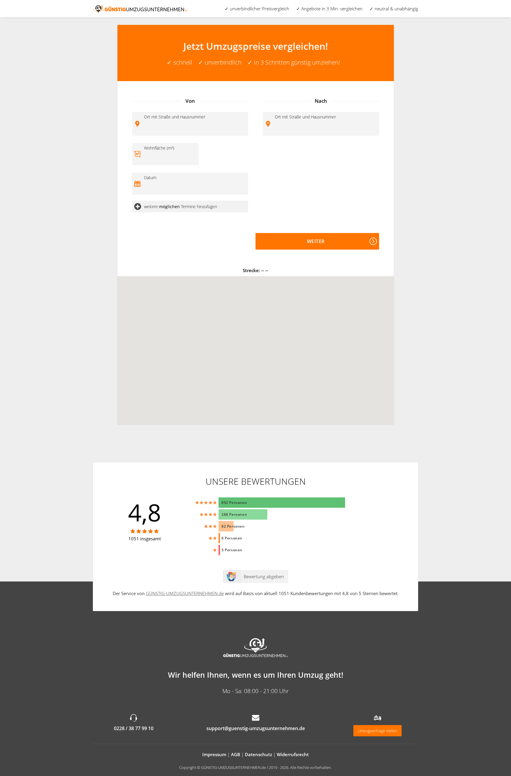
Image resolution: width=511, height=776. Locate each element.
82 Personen (233, 526)
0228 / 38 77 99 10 (133, 728)
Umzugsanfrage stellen (377, 730)
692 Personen (234, 502)
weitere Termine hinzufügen (180, 206)
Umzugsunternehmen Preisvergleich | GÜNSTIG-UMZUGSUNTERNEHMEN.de (255, 648)
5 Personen (231, 549)
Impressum (214, 754)
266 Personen (234, 514)
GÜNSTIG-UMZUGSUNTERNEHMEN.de (185, 593)
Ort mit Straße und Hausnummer (174, 117)
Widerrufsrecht (293, 754)
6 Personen (231, 538)
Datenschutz (258, 754)
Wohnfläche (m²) (159, 148)
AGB (235, 754)
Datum (150, 177)
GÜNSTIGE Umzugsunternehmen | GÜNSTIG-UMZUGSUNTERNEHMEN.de (140, 8)
